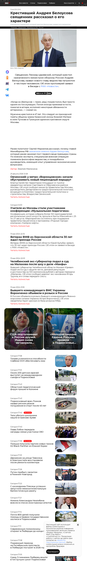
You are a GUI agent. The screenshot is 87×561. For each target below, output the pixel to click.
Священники (22, 27)
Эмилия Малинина (27, 169)
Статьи (32, 3)
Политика (14, 27)
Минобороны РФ (32, 27)
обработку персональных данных (56, 541)
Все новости (23, 3)
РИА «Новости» (50, 86)
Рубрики (52, 3)
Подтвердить (53, 552)
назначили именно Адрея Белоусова (49, 151)
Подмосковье (42, 3)
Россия (41, 27)
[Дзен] (43, 93)
